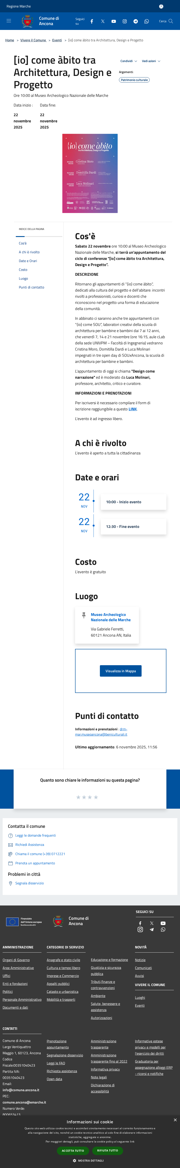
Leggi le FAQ (56, 1063)
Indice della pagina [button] (31, 229)
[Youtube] (112, 21)
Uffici (6, 975)
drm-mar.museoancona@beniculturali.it (101, 731)
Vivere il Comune (33, 40)
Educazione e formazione (109, 959)
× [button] (175, 1120)
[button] (90, 1160)
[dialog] (90, 1141)
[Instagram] (123, 21)
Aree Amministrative (18, 967)
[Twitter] (101, 21)
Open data (54, 1079)
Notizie (140, 959)
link (132, 1141)
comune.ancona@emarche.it (24, 1102)
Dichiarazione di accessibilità (103, 1088)
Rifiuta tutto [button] (107, 1150)
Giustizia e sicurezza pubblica (106, 970)
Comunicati (143, 967)
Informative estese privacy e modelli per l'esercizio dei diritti (150, 1047)
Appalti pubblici (58, 983)
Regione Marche (19, 6)
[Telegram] (134, 21)
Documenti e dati (15, 1007)
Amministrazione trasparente (103, 1044)
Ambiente (98, 995)
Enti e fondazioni (15, 983)
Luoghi (140, 997)
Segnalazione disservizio (65, 1055)
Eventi (57, 40)
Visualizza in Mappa (121, 671)
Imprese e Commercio (63, 975)
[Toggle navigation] (8, 20)
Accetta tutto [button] (73, 1151)
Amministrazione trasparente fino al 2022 (109, 1058)
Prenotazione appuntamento (58, 1044)
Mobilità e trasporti (61, 999)
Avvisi (139, 975)
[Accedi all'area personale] (161, 6)
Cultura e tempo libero (63, 967)
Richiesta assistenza (62, 1071)
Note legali (99, 1077)
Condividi (127, 61)
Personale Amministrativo (22, 999)
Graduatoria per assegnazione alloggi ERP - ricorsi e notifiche (154, 1067)
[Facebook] (90, 21)
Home (9, 40)
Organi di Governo (16, 959)
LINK (133, 409)
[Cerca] (170, 21)
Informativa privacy (105, 1069)
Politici (8, 991)
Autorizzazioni (101, 1017)
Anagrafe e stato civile (63, 959)
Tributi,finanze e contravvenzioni (103, 984)
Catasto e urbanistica (62, 991)
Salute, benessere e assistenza (105, 1006)
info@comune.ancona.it (21, 1090)
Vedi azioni (149, 61)
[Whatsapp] (144, 21)
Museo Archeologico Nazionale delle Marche (111, 617)
